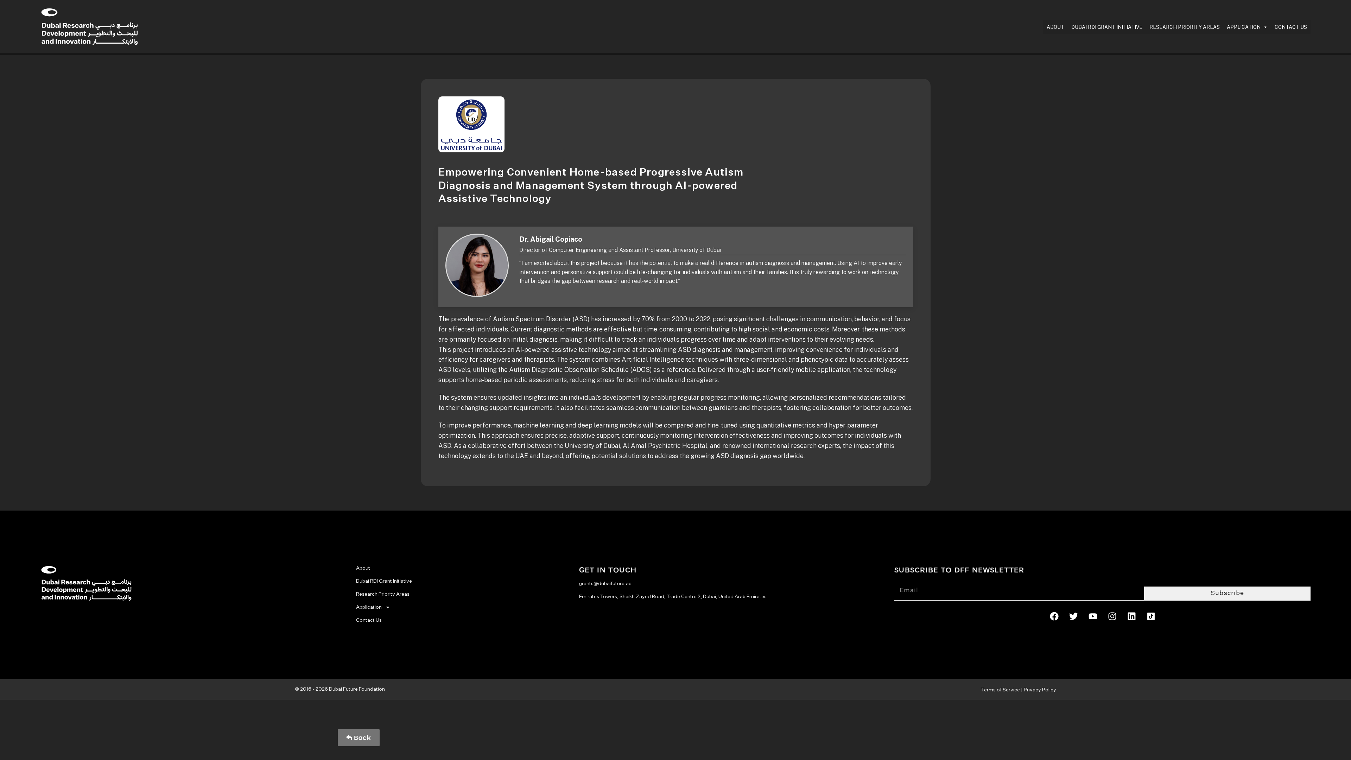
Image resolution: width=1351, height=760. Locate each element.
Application (1244, 27)
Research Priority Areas (1184, 27)
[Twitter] (1073, 616)
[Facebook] (1054, 616)
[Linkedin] (1131, 616)
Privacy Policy (1040, 690)
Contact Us (1291, 27)
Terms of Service (1000, 690)
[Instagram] (1112, 616)
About (1055, 27)
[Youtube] (1093, 616)
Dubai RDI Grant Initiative (1106, 27)
